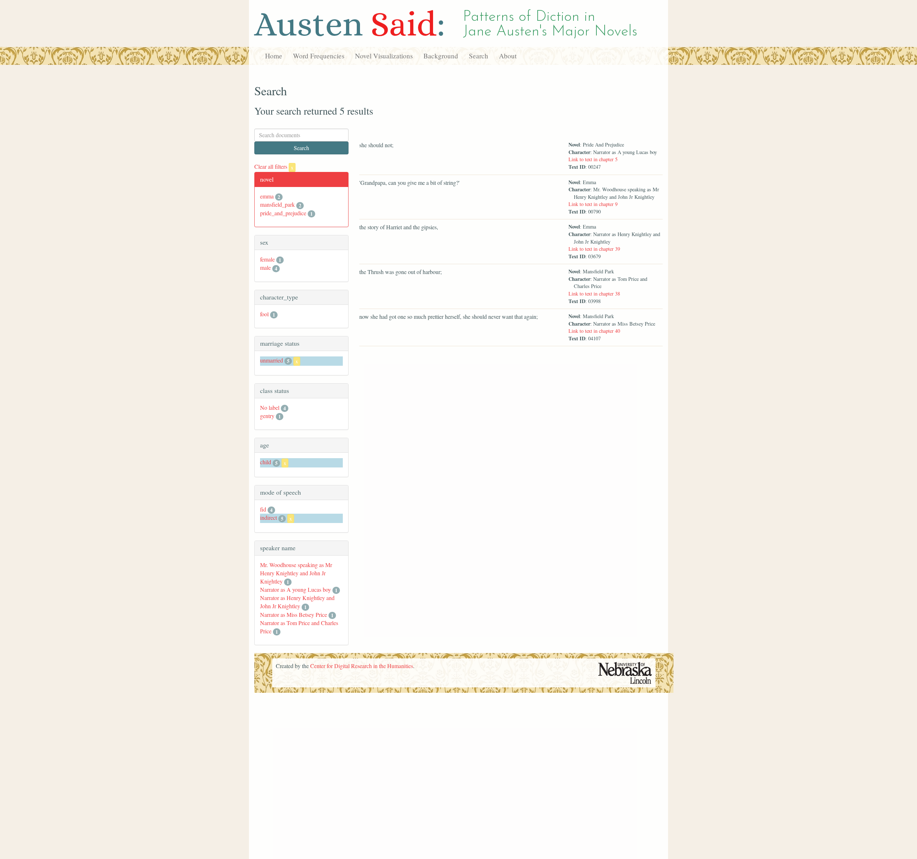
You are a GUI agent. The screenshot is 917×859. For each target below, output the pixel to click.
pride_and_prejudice (283, 213)
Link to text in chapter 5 (593, 159)
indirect (268, 517)
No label (269, 407)
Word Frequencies (318, 55)
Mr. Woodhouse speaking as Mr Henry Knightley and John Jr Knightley (296, 573)
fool (264, 314)
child (265, 462)
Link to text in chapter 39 (594, 248)
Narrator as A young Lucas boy (295, 589)
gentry (267, 415)
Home (273, 55)
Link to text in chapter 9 (593, 204)
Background (440, 55)
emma (267, 196)
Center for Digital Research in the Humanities (361, 666)
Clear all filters (273, 166)
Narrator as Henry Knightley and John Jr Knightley (297, 602)
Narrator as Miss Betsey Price (293, 614)
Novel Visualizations (384, 55)
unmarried (271, 360)
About (508, 55)
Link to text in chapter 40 (594, 330)
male (265, 267)
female (267, 259)
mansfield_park (277, 204)
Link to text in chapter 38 (594, 293)
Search (478, 55)
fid (263, 509)
